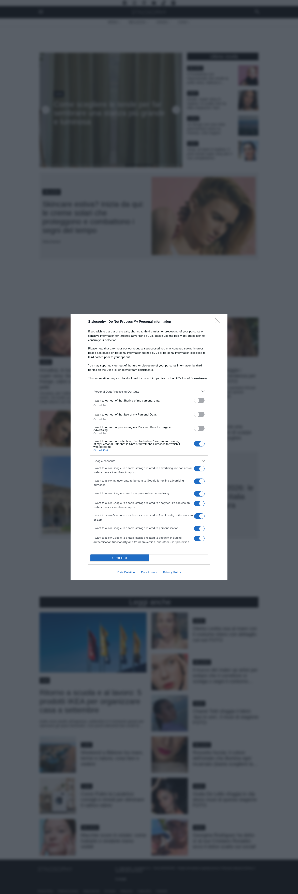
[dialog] (149, 447)
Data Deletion (126, 572)
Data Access (149, 572)
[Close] (219, 322)
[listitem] (149, 391)
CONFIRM (119, 558)
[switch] (199, 400)
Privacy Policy (172, 572)
